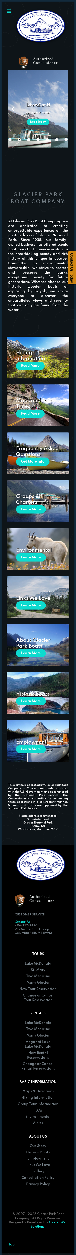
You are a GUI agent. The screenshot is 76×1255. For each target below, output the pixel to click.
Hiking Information (38, 1098)
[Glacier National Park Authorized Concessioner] (38, 63)
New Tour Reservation (38, 989)
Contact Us (23, 921)
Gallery (38, 1171)
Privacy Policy (38, 1184)
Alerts (38, 1123)
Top (11, 1244)
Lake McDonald (38, 963)
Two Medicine (38, 976)
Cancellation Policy (38, 1178)
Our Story (38, 1146)
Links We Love (33, 598)
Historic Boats (32, 694)
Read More (30, 366)
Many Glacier (38, 982)
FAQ (38, 1110)
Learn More (31, 509)
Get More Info (32, 461)
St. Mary (38, 970)
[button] (63, 108)
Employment (31, 742)
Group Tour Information (38, 1104)
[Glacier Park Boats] (41, 26)
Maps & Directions (38, 1091)
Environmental (34, 550)
